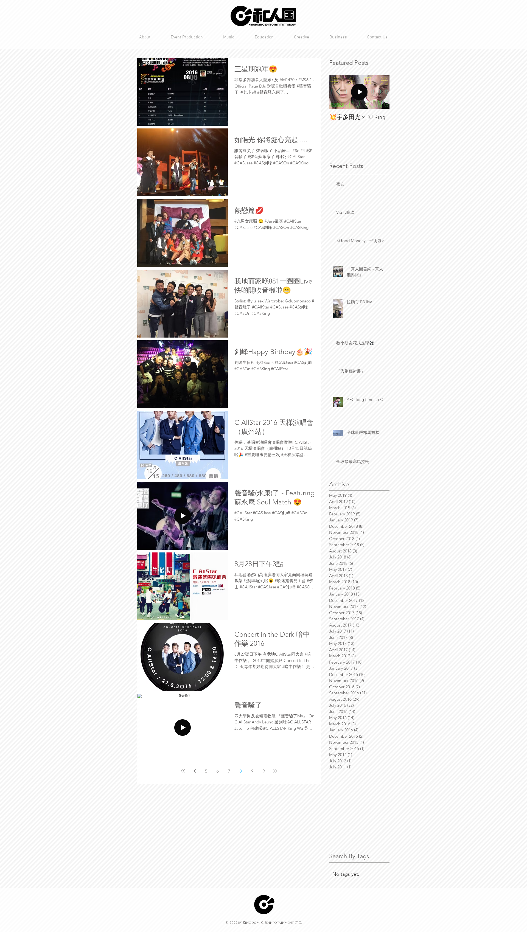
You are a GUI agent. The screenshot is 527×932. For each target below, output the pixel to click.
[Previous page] (195, 771)
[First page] (183, 771)
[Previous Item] (337, 92)
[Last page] (275, 771)
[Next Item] (380, 92)
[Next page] (264, 771)
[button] (338, 37)
